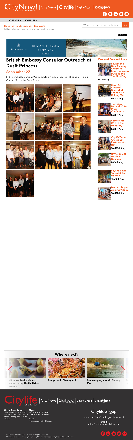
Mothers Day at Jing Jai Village (120, 188)
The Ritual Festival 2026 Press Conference (119, 107)
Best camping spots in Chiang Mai (105, 372)
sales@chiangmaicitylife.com (104, 422)
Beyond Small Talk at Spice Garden (119, 173)
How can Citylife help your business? (104, 417)
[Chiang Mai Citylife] (66, 7)
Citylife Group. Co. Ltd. (23, 434)
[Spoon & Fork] (102, 7)
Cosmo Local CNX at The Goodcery (118, 123)
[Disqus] (51, 240)
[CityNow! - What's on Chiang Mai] (20, 7)
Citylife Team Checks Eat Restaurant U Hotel (118, 141)
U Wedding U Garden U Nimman (118, 156)
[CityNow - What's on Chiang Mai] (66, 401)
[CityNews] (48, 7)
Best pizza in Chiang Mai (66, 372)
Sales (39, 414)
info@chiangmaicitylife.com (40, 421)
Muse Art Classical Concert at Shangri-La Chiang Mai (117, 90)
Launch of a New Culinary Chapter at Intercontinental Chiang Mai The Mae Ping (120, 70)
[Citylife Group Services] (84, 7)
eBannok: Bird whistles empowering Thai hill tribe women (27, 372)
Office (40, 412)
